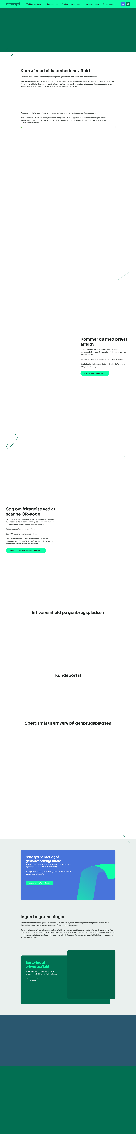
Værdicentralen (66, 1088)
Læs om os (13, 1045)
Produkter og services (71, 4)
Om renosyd (108, 4)
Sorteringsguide (92, 4)
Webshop (89, 1104)
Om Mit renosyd (91, 1095)
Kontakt (114, 1097)
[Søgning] (128, 4)
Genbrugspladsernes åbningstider (68, 39)
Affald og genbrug (33, 4)
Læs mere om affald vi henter (39, 883)
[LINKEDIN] (12, 1110)
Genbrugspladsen (67, 1084)
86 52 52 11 (16, 1094)
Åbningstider (116, 1088)
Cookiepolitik (39, 1097)
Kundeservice (52, 4)
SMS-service (90, 1100)
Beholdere (89, 1091)
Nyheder (114, 1093)
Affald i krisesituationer (69, 1097)
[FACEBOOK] (7, 1110)
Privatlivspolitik (40, 1093)
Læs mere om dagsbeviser (93, 373)
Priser (87, 1087)
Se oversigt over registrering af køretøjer (24, 550)
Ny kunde (63, 1093)
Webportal (64, 1101)
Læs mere (32, 981)
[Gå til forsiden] (13, 4)
